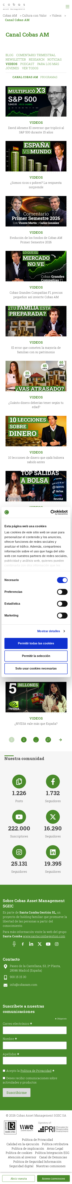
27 (48, 739)
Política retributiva (55, 1144)
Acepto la (30, 1071)
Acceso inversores (53, 1178)
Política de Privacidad (36, 1071)
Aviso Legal (55, 1148)
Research (36, 59)
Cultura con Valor (34, 15)
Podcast (27, 64)
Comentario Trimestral (36, 55)
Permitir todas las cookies (36, 643)
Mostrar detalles (48, 631)
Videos (56, 15)
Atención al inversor (22, 1157)
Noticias (54, 59)
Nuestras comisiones (51, 1166)
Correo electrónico (17, 1023)
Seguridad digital (21, 1166)
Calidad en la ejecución (22, 1144)
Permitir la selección (36, 655)
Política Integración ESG (52, 1153)
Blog (9, 55)
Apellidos (11, 1054)
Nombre (10, 1038)
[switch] (62, 592)
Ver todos (30, 68)
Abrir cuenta (19, 1178)
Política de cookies (19, 1153)
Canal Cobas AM (25, 77)
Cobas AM (10, 15)
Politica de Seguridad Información (37, 1161)
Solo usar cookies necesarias (36, 668)
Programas (48, 77)
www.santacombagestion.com (44, 936)
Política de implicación (28, 1148)
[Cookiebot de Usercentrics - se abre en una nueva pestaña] (52, 512)
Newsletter (16, 59)
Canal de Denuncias (53, 1157)
